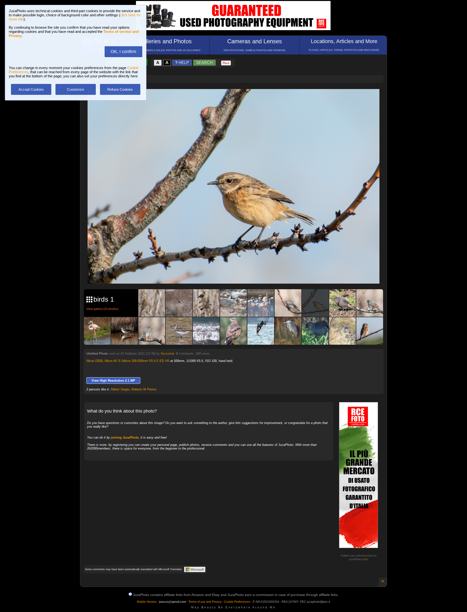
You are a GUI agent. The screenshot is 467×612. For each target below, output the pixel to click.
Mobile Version (147, 601)
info (365, 559)
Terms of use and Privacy (205, 601)
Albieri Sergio (120, 389)
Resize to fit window (236, 97)
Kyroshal (167, 353)
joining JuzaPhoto (125, 437)
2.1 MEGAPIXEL (237, 274)
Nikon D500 (94, 361)
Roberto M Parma (143, 389)
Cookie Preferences (237, 601)
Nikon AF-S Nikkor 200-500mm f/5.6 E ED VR (137, 361)
